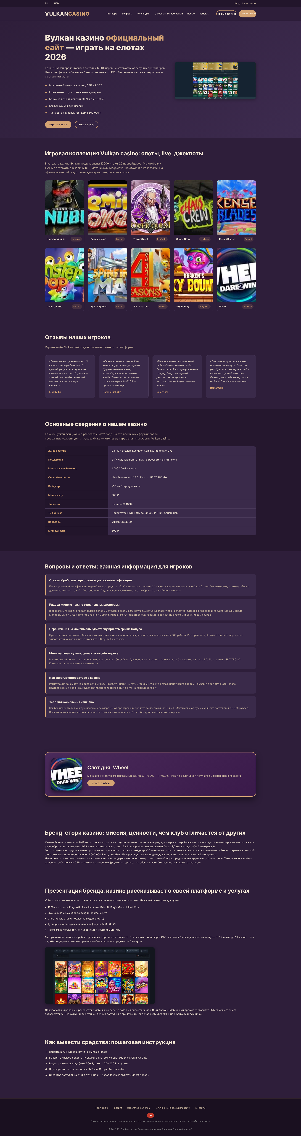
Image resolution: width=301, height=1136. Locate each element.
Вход (237, 3)
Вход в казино (86, 124)
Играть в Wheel (101, 783)
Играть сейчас (58, 124)
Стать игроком (247, 13)
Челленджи (143, 13)
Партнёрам (101, 1107)
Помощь (204, 13)
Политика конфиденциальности (172, 1107)
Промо (191, 13)
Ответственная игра (138, 1107)
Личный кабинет (226, 13)
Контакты (200, 1107)
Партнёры (112, 13)
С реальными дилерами (169, 13)
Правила (117, 1107)
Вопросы (127, 13)
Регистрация (249, 3)
